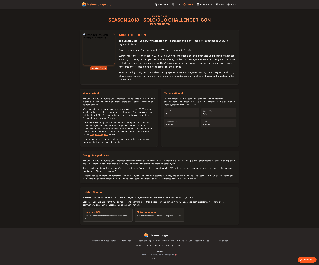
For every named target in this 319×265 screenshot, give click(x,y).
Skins (177, 4)
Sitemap (159, 251)
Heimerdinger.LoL (162, 235)
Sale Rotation (206, 4)
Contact (138, 245)
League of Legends (99, 134)
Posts (221, 4)
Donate (148, 245)
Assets (190, 4)
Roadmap (158, 245)
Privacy (169, 245)
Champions (163, 4)
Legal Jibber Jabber (140, 241)
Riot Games (126, 241)
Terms (179, 245)
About (233, 4)
